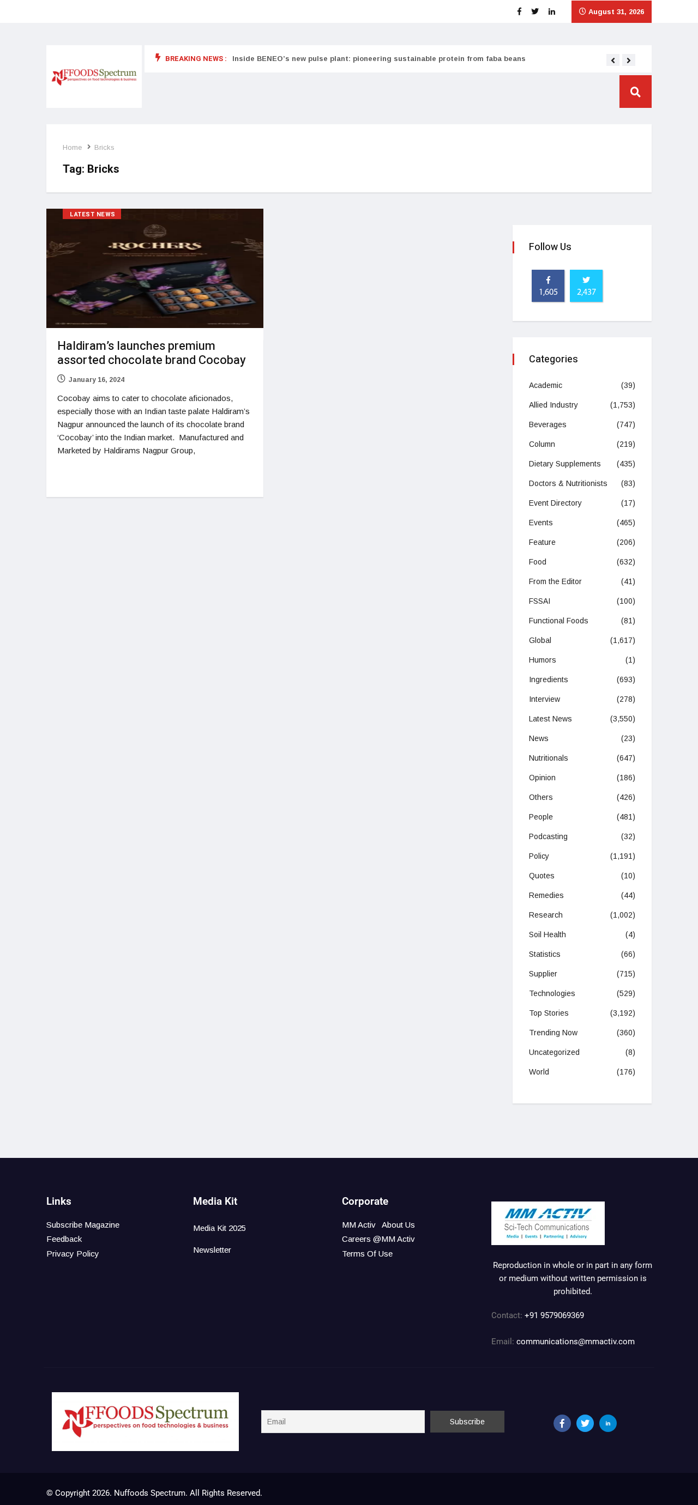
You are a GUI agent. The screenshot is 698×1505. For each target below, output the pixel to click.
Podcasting (548, 836)
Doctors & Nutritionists (568, 483)
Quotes (542, 875)
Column (542, 444)
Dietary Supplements (565, 463)
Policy (539, 856)
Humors (542, 660)
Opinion (542, 777)
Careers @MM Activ (378, 1238)
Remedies (546, 895)
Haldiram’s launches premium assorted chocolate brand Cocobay (151, 353)
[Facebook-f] (562, 1423)
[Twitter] (585, 1423)
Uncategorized (554, 1052)
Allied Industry (553, 404)
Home (72, 147)
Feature (542, 542)
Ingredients (548, 679)
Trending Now (553, 1032)
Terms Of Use (367, 1253)
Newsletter (212, 1249)
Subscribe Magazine (82, 1224)
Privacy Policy (72, 1253)
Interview (544, 699)
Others (541, 797)
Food (537, 561)
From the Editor (555, 581)
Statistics (545, 954)
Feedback (64, 1238)
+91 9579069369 (554, 1315)
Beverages (548, 424)
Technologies (552, 993)
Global (540, 640)
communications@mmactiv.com (574, 1341)
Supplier (543, 973)
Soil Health (547, 934)
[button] (612, 60)
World (539, 1071)
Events (541, 522)
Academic (545, 385)
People (541, 816)
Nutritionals (548, 758)
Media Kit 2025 (219, 1228)
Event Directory (555, 503)
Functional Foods (558, 620)
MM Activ (359, 1224)
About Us (398, 1224)
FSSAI (539, 601)
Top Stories (549, 1013)
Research (546, 915)
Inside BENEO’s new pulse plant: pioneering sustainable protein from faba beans (379, 58)
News (539, 738)
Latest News (93, 214)
